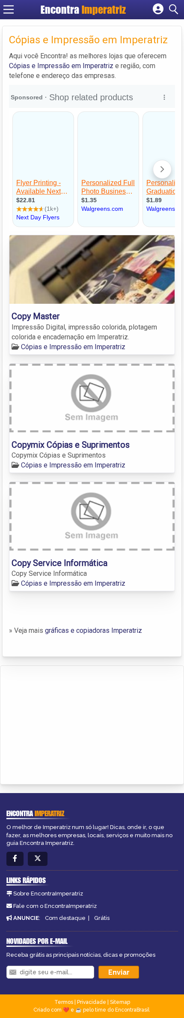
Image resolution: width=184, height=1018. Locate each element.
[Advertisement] (71, 723)
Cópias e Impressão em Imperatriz (61, 66)
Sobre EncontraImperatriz (48, 893)
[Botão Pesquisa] (175, 9)
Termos (63, 1002)
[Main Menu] (8, 9)
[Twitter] (37, 859)
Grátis (102, 918)
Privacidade (91, 1002)
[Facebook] (15, 859)
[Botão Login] (158, 9)
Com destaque (65, 918)
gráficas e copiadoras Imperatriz (93, 630)
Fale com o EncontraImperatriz (55, 906)
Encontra (83, 9)
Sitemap (120, 1002)
